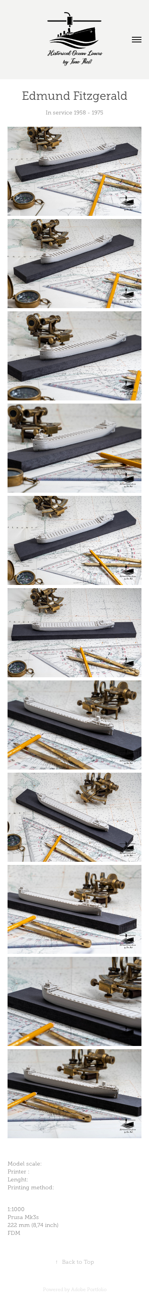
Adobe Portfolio (88, 1289)
